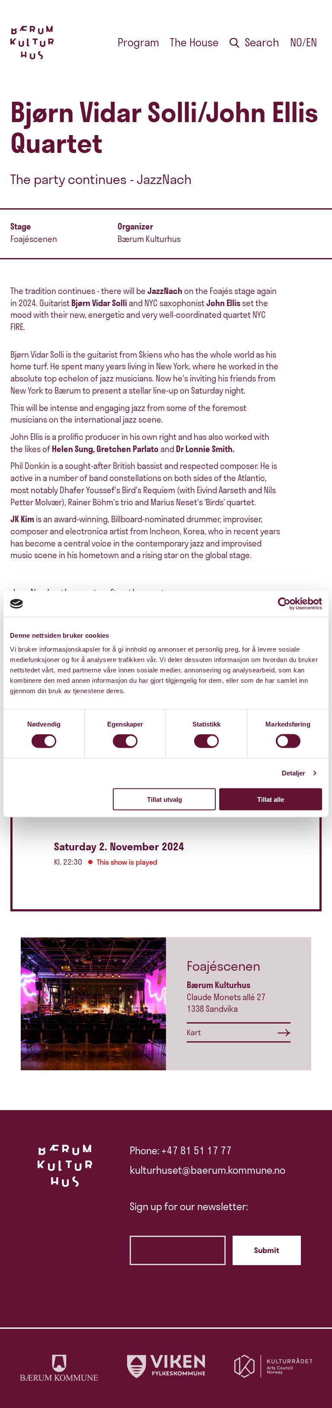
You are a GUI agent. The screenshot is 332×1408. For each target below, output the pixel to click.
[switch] (125, 741)
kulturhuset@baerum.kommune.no (207, 1170)
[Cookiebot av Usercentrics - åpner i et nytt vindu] (284, 603)
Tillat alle (270, 799)
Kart (194, 1032)
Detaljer (294, 773)
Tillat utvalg (164, 799)
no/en (303, 42)
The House (194, 42)
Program (138, 42)
